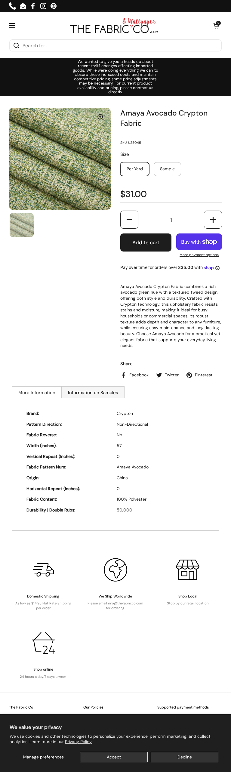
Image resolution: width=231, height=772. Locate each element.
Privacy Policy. (78, 741)
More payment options (199, 254)
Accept (114, 757)
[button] (216, 26)
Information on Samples (93, 393)
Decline (184, 757)
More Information (36, 393)
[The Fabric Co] (114, 25)
